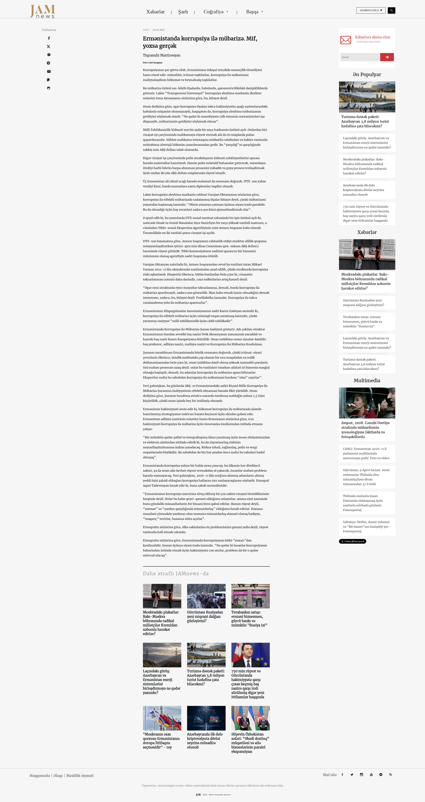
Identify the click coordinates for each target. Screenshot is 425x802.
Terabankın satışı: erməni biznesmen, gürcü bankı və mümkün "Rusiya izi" (249, 618)
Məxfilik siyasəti (80, 775)
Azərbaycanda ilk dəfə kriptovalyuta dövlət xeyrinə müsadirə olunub (205, 740)
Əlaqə (58, 775)
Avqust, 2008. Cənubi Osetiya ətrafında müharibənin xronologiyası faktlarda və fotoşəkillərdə (365, 430)
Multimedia (367, 381)
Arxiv (147, 29)
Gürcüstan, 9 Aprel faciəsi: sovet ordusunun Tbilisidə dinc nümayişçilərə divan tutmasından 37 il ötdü (366, 477)
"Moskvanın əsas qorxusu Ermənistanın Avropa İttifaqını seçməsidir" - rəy (161, 740)
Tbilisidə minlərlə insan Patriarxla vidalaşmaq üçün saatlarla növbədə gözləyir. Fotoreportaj (363, 503)
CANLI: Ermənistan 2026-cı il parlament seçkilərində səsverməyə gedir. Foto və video (366, 453)
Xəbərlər (155, 12)
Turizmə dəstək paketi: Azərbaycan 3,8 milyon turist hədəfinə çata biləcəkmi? (206, 677)
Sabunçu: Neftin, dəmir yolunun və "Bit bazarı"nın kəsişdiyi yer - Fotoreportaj (367, 526)
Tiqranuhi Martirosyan (161, 55)
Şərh (183, 12)
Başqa (252, 11)
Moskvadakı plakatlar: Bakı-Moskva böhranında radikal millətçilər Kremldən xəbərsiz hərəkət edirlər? (161, 623)
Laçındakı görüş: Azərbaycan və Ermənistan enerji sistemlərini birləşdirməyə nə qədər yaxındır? (161, 682)
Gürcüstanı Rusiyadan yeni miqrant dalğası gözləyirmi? (205, 616)
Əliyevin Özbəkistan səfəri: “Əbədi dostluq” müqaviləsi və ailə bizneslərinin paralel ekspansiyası (250, 743)
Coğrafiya (213, 11)
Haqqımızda (40, 775)
